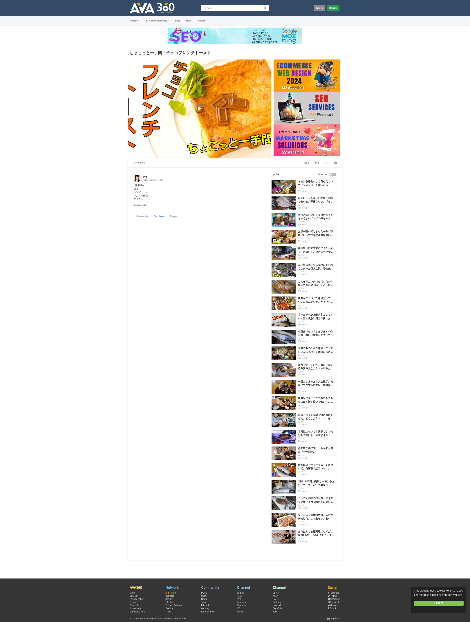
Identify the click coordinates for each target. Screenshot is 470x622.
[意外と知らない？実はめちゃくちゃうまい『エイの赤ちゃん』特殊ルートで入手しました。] (284, 220)
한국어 (276, 596)
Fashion (169, 608)
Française (242, 602)
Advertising (135, 608)
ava (145, 176)
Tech (203, 602)
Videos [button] (134, 20)
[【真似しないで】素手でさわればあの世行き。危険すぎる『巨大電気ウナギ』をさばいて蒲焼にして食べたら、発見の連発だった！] (284, 437)
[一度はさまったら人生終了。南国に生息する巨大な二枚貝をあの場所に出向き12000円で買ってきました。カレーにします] (284, 387)
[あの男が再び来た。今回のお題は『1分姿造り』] (284, 453)
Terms (133, 602)
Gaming (205, 608)
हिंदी (238, 608)
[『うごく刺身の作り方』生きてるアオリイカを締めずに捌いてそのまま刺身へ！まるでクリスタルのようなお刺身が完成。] (284, 503)
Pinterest (334, 602)
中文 (239, 599)
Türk (275, 611)
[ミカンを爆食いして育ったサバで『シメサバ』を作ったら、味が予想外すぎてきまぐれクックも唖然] (284, 187)
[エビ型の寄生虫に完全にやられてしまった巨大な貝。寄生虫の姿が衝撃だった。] (284, 270)
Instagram (335, 599)
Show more (140, 205)
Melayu (240, 611)
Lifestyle (169, 602)
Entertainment (208, 611)
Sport (204, 596)
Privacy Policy (137, 599)
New (188, 20)
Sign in (319, 8)
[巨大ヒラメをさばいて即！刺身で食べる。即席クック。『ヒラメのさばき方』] (284, 203)
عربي (239, 596)
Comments (142, 216)
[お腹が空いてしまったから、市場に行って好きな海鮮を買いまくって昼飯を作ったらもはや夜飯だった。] (284, 237)
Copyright (134, 605)
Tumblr (333, 608)
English (240, 593)
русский (277, 605)
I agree (438, 603)
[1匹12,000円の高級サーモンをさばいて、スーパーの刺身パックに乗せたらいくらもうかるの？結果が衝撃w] (284, 487)
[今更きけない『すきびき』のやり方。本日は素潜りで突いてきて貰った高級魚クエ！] (284, 337)
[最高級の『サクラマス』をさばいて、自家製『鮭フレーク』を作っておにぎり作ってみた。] (284, 470)
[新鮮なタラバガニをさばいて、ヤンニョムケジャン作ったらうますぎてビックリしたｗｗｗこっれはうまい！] (284, 303)
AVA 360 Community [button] (156, 20)
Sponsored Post (137, 611)
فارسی (276, 599)
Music (204, 593)
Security (169, 599)
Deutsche (241, 605)
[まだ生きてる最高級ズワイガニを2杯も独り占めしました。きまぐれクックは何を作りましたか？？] (284, 537)
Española (277, 608)
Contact (134, 596)
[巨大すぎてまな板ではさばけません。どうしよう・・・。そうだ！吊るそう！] (284, 420)
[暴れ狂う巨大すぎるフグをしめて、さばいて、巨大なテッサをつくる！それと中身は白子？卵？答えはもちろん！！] (284, 253)
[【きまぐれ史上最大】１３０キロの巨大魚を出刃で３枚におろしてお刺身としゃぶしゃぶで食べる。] (284, 320)
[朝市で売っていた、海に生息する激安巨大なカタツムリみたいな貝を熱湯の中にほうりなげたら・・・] (284, 370)
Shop (177, 20)
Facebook (159, 216)
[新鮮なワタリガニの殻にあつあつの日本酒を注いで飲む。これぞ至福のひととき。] (284, 403)
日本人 (276, 593)
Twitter (333, 596)
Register (333, 8)
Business (169, 596)
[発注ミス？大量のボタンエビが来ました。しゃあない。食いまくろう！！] (284, 520)
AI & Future (170, 593)
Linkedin (334, 605)
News (204, 599)
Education (206, 605)
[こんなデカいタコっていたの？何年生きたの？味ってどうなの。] (284, 287)
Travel (168, 611)
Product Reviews (173, 605)
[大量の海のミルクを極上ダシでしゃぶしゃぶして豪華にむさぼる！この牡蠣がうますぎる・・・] (284, 353)
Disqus (173, 216)
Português (278, 602)
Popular (201, 20)
